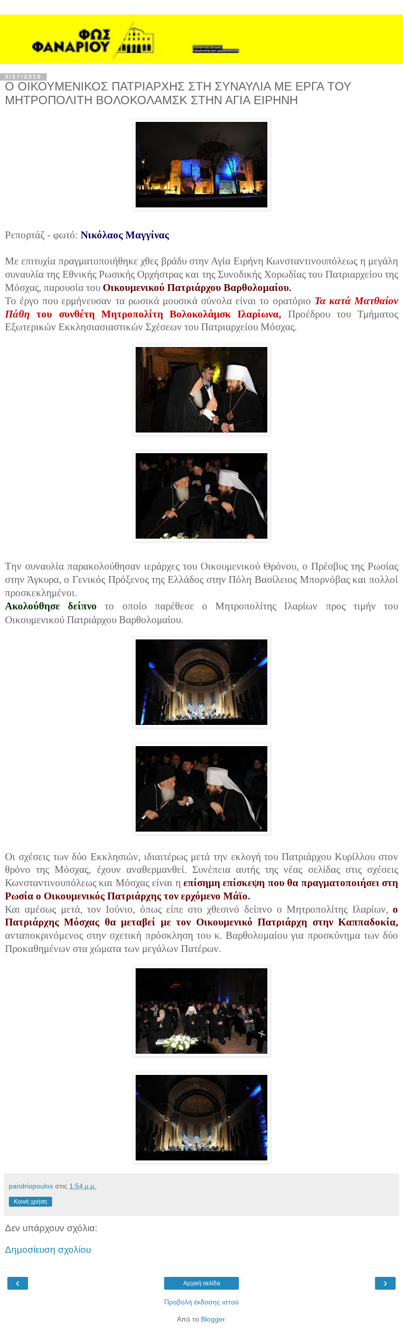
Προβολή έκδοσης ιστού (201, 1302)
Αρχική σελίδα (201, 1283)
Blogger (213, 1319)
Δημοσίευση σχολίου (48, 1249)
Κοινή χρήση (30, 1201)
